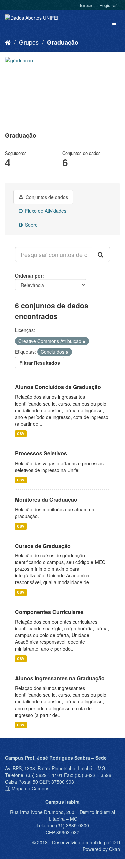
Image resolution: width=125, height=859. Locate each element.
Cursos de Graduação (43, 546)
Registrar (108, 5)
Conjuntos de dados (46, 197)
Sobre (31, 224)
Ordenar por (28, 275)
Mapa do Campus (30, 788)
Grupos (29, 42)
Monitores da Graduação (46, 499)
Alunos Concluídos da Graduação (58, 387)
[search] (101, 254)
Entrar (86, 5)
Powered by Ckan (101, 849)
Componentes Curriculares (49, 612)
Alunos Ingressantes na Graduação (60, 678)
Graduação (62, 42)
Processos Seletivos (41, 453)
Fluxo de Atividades (45, 210)
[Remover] (84, 341)
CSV (20, 433)
